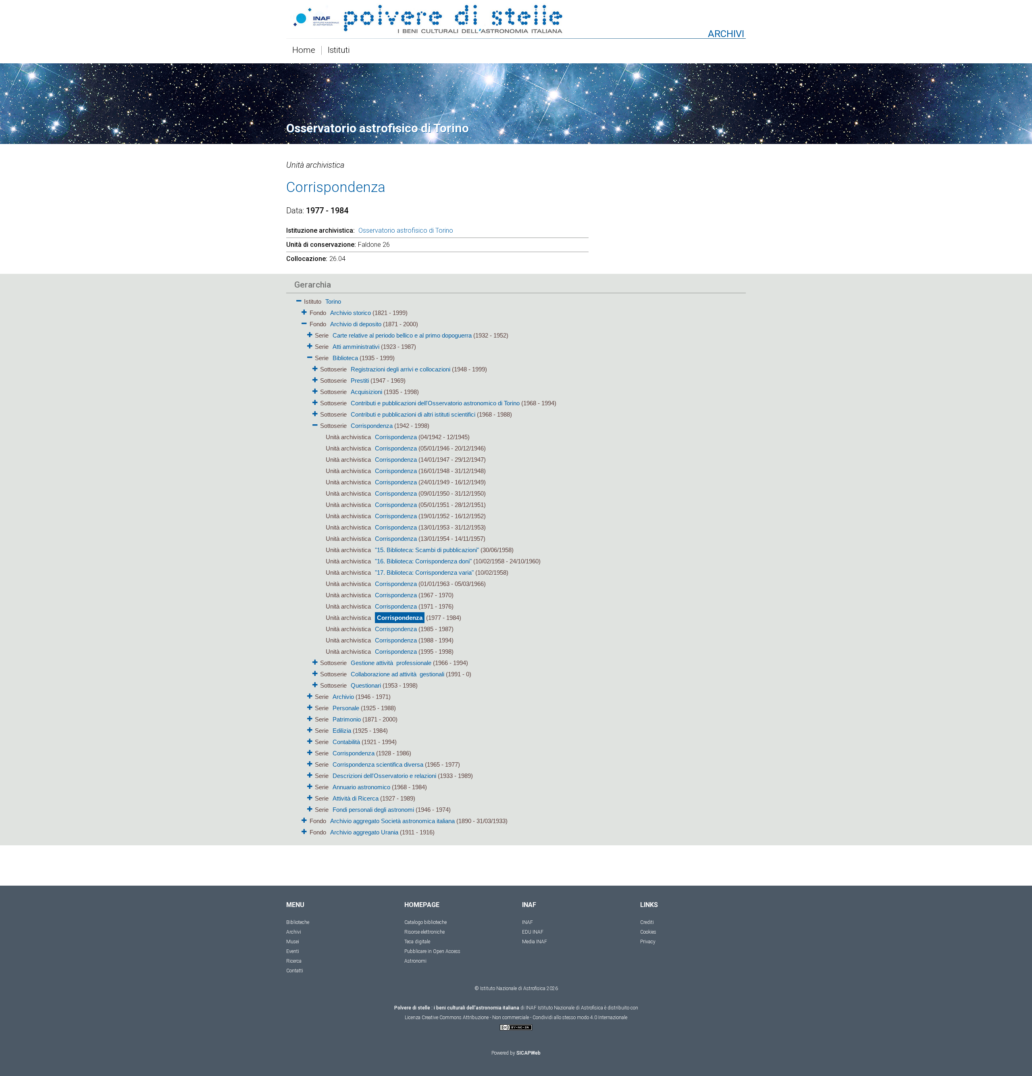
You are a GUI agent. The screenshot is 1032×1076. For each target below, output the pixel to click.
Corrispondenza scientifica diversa (378, 764)
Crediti (647, 922)
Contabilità (346, 741)
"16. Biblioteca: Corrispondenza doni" (423, 561)
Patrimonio (347, 719)
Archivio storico (350, 312)
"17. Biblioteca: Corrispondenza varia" (424, 572)
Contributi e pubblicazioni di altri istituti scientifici (413, 414)
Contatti (294, 971)
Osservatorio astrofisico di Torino (405, 230)
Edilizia (342, 730)
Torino (333, 301)
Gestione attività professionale (391, 662)
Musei (292, 942)
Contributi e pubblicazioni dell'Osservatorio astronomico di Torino (435, 403)
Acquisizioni (366, 391)
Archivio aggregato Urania (364, 832)
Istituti (339, 50)
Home (303, 50)
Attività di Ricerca (356, 798)
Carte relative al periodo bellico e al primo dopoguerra (402, 335)
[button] (299, 299)
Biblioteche (297, 922)
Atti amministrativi (356, 346)
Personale (346, 708)
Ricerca (294, 961)
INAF (527, 922)
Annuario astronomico (361, 787)
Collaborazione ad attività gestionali (397, 674)
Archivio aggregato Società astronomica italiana (392, 820)
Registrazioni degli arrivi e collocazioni (400, 369)
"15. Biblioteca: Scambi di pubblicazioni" (427, 549)
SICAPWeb (528, 1053)
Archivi (293, 932)
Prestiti (360, 380)
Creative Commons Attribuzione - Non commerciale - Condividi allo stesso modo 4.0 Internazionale (524, 1017)
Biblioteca (345, 357)
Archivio (343, 696)
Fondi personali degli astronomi (373, 809)
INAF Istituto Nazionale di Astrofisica (564, 1008)
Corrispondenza (372, 425)
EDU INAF (532, 932)
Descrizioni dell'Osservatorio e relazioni (384, 775)
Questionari (366, 685)
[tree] (469, 566)
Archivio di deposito (355, 324)
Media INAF (534, 942)
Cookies (648, 932)
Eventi (292, 951)
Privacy (647, 942)
